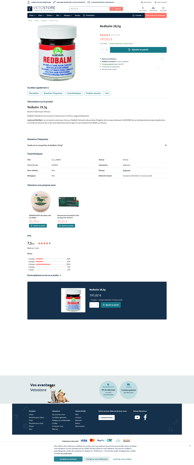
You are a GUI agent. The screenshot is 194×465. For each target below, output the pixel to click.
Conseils (138, 15)
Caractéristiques (74, 93)
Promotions (90, 15)
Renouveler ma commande (155, 15)
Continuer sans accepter (122, 459)
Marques (67, 15)
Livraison (128, 387)
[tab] (34, 93)
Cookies (54, 423)
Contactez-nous (57, 426)
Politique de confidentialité (61, 420)
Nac (57, 15)
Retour (77, 423)
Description (34, 93)
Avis (107, 93)
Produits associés (93, 93)
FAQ (76, 414)
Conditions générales (59, 417)
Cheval (49, 15)
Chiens (31, 414)
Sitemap (55, 429)
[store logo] (41, 8)
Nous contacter (162, 2)
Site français (147, 2)
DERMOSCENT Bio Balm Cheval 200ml (40, 216)
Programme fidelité (108, 387)
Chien (31, 15)
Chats (31, 420)
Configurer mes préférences (97, 459)
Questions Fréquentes (53, 93)
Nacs (30, 429)
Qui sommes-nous (58, 414)
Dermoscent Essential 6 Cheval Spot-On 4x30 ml (68, 216)
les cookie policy (66, 453)
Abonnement (79, 426)
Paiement (78, 420)
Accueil (30, 20)
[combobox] (96, 9)
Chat (40, 15)
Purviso (77, 15)
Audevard (44, 20)
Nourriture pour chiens (36, 417)
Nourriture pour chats (36, 423)
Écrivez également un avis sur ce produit (43, 275)
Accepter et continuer (68, 459)
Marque (36, 20)
